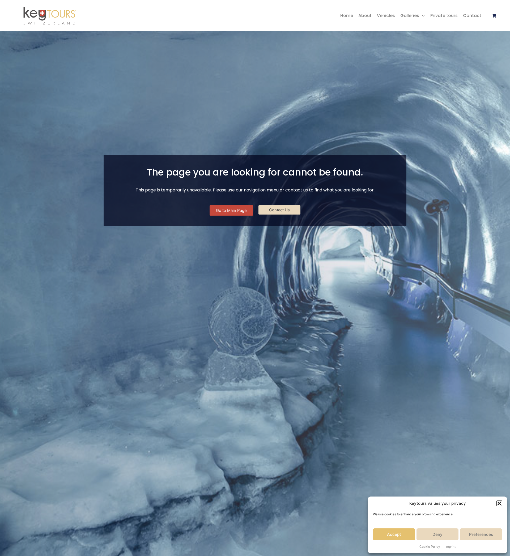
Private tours (444, 15)
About (365, 15)
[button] (499, 503)
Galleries (409, 15)
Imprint (450, 547)
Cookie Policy (429, 547)
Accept (394, 534)
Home (346, 15)
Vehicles (386, 15)
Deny (437, 534)
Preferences (481, 534)
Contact (472, 15)
